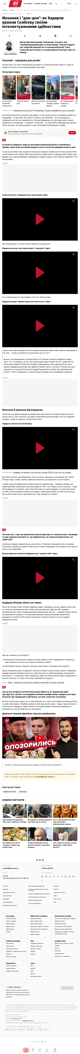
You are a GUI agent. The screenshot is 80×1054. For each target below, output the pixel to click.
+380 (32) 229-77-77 (16, 1018)
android (10, 1029)
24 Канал (5, 10)
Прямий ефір (10, 924)
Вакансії (56, 889)
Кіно (32, 941)
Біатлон (32, 974)
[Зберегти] (71, 35)
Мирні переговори (36, 924)
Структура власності (60, 892)
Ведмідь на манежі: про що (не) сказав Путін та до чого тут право (42, 472)
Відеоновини (10, 926)
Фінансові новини (12, 949)
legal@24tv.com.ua (28, 1020)
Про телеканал (7, 895)
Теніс (32, 971)
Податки (8, 954)
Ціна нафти (9, 943)
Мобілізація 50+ (60, 921)
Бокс (31, 966)
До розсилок (67, 988)
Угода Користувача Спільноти (37, 897)
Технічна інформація (34, 903)
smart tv (32, 1029)
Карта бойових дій (36, 921)
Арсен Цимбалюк (16, 31)
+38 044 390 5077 (47, 868)
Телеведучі (6, 899)
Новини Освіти (60, 941)
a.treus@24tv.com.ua (44, 777)
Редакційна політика (9, 892)
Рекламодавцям (7, 902)
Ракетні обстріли (35, 918)
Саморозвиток (59, 953)
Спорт (32, 963)
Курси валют (10, 946)
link (42, 876)
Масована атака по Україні (39, 929)
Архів (55, 895)
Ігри (50, 3)
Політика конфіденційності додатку (39, 894)
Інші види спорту (35, 976)
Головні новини (11, 918)
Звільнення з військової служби (65, 918)
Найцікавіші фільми (36, 943)
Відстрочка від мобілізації (63, 929)
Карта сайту (57, 899)
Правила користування (10, 905)
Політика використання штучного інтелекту (38, 890)
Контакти (56, 886)
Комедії (32, 951)
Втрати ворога (35, 934)
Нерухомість (11, 963)
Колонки (12, 10)
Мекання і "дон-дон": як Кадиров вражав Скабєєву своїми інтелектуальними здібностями (44, 10)
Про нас (5, 886)
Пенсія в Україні (11, 957)
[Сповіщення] (76, 3)
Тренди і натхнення (12, 971)
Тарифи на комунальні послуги (16, 951)
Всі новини (28, 3)
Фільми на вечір (35, 949)
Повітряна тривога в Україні (39, 926)
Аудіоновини (10, 929)
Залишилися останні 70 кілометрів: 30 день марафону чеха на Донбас (44, 110)
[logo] (15, 3)
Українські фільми (36, 946)
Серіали (33, 954)
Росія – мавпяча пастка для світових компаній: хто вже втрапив (36, 682)
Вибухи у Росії (34, 932)
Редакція (5, 889)
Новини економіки (13, 941)
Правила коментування (35, 900)
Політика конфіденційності (36, 886)
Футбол (32, 968)
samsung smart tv (44, 1029)
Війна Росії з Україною (39, 916)
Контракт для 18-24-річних (63, 926)
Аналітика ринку (11, 966)
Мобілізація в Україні (63, 916)
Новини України (40, 3)
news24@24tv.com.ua (10, 868)
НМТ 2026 (58, 951)
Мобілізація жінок (60, 924)
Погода (8, 932)
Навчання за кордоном (62, 956)
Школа (57, 948)
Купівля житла (10, 968)
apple (21, 1029)
